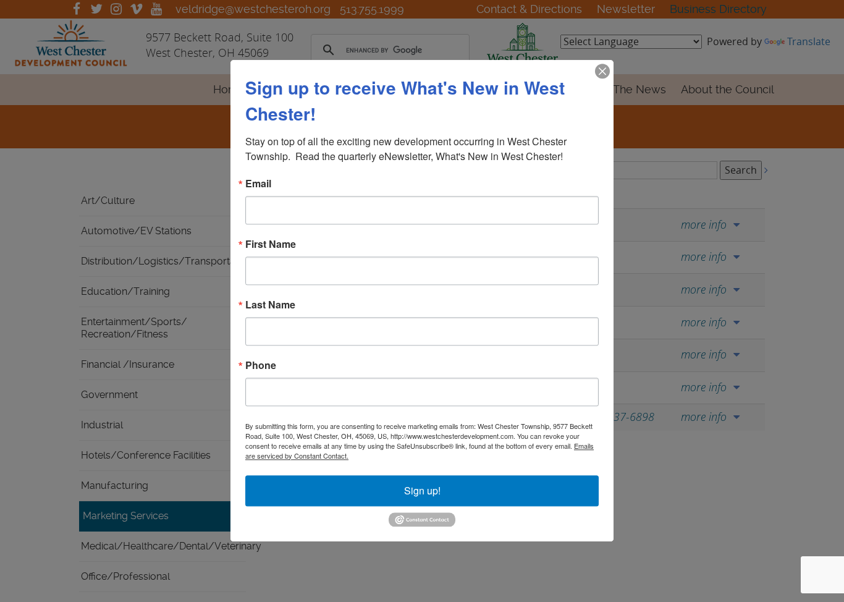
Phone (260, 365)
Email (258, 184)
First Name (270, 244)
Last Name (270, 305)
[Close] (602, 71)
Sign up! (422, 490)
